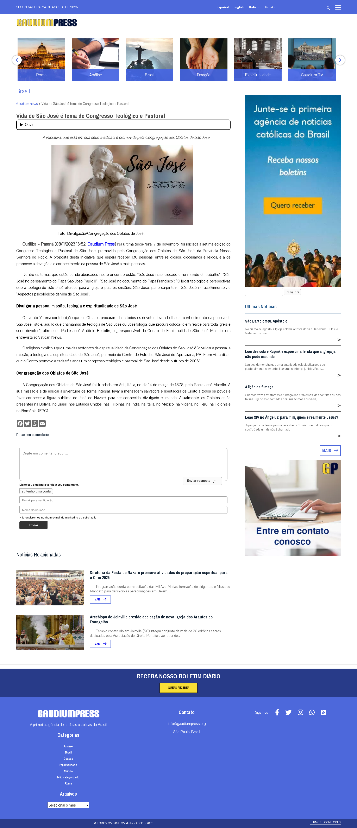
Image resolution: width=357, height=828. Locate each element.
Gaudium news (27, 103)
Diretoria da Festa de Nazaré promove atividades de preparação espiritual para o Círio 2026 (159, 575)
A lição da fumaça (259, 387)
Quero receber (178, 688)
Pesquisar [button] (292, 292)
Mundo (68, 771)
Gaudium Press (101, 244)
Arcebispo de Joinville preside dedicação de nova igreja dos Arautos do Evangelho (151, 619)
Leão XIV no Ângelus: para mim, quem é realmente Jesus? (291, 417)
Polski (270, 7)
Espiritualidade (68, 765)
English (238, 7)
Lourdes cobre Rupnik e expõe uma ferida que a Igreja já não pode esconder (290, 354)
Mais (97, 599)
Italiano (255, 7)
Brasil (23, 91)
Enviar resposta (199, 481)
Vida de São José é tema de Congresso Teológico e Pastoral (90, 115)
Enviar (33, 525)
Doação (68, 759)
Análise (68, 746)
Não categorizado (68, 777)
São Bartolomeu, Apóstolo (266, 321)
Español (223, 7)
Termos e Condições (325, 822)
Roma (68, 783)
